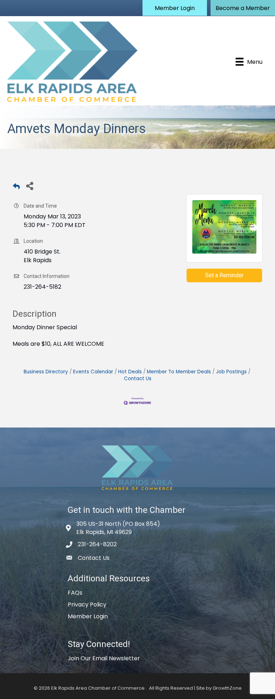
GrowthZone (227, 688)
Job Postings (231, 371)
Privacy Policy (87, 604)
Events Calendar (93, 371)
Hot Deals (130, 371)
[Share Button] (29, 186)
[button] (175, 8)
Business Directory (46, 371)
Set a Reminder (224, 275)
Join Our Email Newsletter (104, 658)
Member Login (88, 616)
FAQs (75, 593)
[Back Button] (16, 188)
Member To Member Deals (179, 371)
